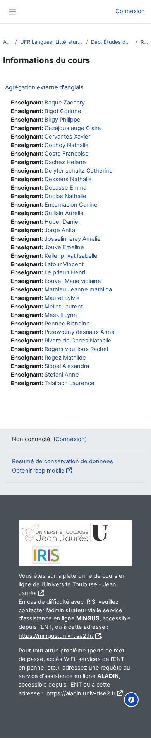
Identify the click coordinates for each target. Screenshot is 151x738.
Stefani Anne (62, 374)
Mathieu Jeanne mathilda (78, 289)
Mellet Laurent (64, 306)
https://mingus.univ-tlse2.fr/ (56, 635)
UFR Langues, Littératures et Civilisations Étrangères (51, 42)
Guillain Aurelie (64, 213)
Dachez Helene (65, 162)
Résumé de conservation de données (62, 461)
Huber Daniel (62, 221)
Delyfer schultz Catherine (79, 170)
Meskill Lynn (61, 315)
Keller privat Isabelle (71, 255)
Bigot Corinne (63, 111)
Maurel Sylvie (62, 298)
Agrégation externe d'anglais (44, 87)
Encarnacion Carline (71, 204)
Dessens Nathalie (68, 179)
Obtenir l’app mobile (38, 470)
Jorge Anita (60, 230)
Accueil (7, 42)
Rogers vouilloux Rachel (76, 349)
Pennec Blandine (67, 323)
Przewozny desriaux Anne (80, 332)
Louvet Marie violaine (73, 280)
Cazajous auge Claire (73, 128)
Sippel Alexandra (67, 366)
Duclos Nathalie (65, 196)
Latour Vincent (64, 264)
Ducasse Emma (65, 187)
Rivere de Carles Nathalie (78, 340)
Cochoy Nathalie (67, 145)
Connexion (130, 11)
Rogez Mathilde (65, 357)
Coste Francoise (67, 153)
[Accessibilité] (131, 699)
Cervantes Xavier (67, 136)
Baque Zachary (65, 102)
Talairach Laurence (69, 383)
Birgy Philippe (63, 119)
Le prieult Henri (65, 272)
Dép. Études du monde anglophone (111, 42)
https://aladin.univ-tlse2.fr (80, 693)
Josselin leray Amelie (73, 238)
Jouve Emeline (64, 247)
